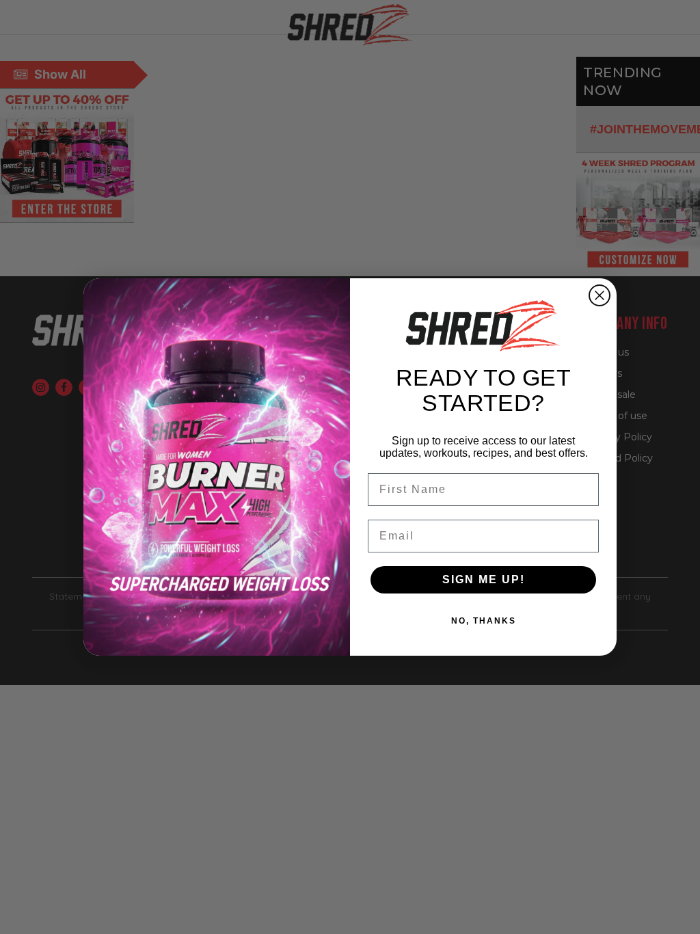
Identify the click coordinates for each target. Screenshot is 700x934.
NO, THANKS (483, 621)
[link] (483, 325)
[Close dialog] (599, 295)
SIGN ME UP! (483, 579)
